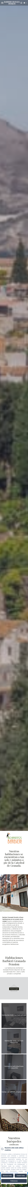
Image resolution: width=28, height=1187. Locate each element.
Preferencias (14, 1181)
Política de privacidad (12, 1173)
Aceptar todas (21, 1175)
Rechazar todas (7, 1175)
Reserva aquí (14, 989)
